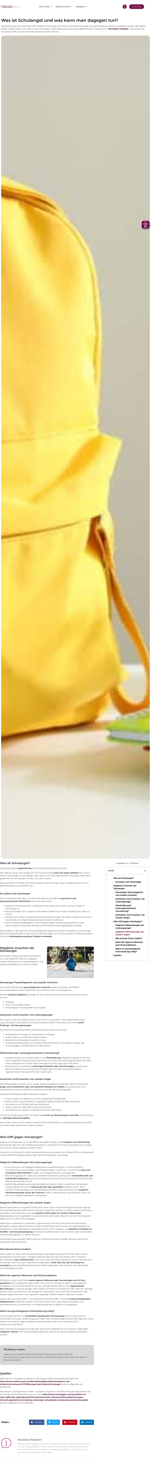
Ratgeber (80, 7)
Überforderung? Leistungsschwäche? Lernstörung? (125, 908)
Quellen (117, 955)
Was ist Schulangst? (124, 878)
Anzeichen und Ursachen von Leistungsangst (130, 900)
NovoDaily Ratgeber (119, 29)
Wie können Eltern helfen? (128, 938)
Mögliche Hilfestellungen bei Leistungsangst (129, 926)
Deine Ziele (44, 7)
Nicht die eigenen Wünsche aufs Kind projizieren (129, 943)
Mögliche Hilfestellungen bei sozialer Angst (129, 933)
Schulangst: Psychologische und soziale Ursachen (129, 893)
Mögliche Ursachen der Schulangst (125, 887)
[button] (125, 7)
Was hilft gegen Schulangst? (128, 921)
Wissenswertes (62, 7)
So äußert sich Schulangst (128, 882)
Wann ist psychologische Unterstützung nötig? (127, 950)
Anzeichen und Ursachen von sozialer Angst (130, 916)
